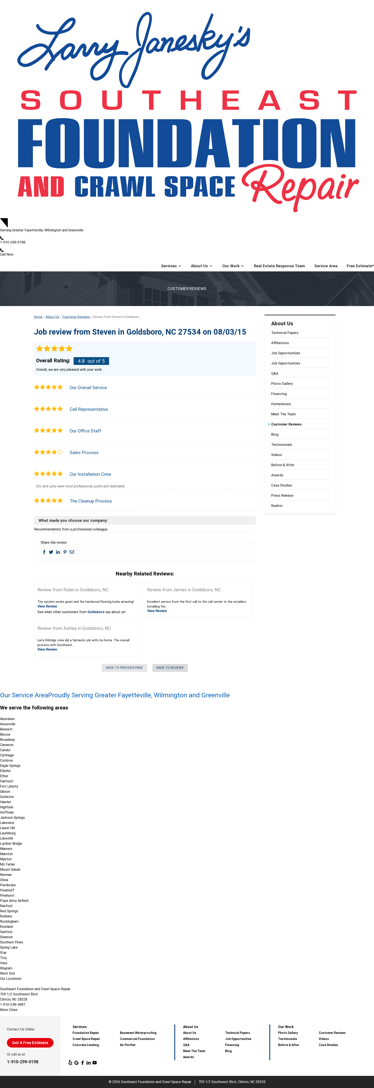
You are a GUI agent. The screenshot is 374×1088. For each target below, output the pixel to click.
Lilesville (6, 838)
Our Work (231, 266)
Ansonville (7, 724)
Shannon (6, 937)
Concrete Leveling (86, 1045)
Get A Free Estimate (30, 1042)
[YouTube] (94, 1062)
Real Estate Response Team (279, 266)
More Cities (9, 1010)
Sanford (6, 932)
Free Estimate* (360, 266)
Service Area (325, 266)
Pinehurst (7, 895)
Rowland (6, 927)
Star (3, 953)
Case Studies (281, 485)
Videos (276, 455)
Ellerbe (5, 771)
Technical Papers (284, 333)
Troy (3, 958)
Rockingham (9, 921)
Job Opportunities (285, 353)
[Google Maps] (76, 1062)
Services (169, 266)
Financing (279, 394)
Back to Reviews (170, 668)
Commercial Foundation (137, 1039)
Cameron (6, 745)
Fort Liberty (9, 786)
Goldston (7, 797)
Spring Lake (9, 947)
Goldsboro (96, 612)
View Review (47, 606)
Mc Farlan (7, 864)
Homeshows (281, 404)
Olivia (4, 880)
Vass (3, 963)
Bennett (6, 729)
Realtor (277, 506)
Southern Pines (11, 942)
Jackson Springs (12, 818)
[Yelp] (70, 1062)
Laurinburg (8, 833)
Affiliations (280, 343)
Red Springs (9, 911)
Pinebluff (7, 890)
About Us (199, 266)
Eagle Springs (10, 766)
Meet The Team (283, 414)
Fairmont (6, 781)
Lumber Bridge (11, 843)
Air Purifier (128, 1045)
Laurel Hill (7, 828)
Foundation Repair (86, 1033)
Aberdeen (7, 719)
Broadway (7, 740)
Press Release (282, 495)
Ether (4, 776)
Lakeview (7, 823)
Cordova (6, 760)
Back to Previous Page (124, 668)
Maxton (6, 859)
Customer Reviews (286, 424)
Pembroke (8, 885)
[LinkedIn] (88, 1062)
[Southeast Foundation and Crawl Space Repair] (187, 109)
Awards (277, 475)
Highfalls (6, 807)
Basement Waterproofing (138, 1033)
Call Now (6, 254)
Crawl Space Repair (86, 1039)
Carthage (7, 755)
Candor (5, 750)
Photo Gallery (282, 384)
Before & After (282, 465)
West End (7, 973)
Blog (275, 434)
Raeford (6, 906)
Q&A (274, 373)
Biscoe (5, 734)
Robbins (6, 916)
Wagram (6, 968)
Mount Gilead (10, 869)
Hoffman (7, 812)
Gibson (5, 792)
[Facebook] (82, 1062)
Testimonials (281, 445)
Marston (6, 854)
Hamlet (5, 802)
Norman (6, 875)
